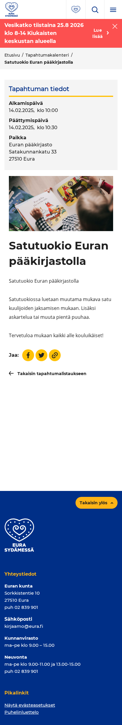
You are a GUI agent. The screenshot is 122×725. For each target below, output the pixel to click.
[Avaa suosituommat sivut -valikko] (75, 9)
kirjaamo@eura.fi (23, 626)
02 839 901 (26, 607)
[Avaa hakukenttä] (94, 9)
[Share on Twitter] (41, 355)
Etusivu (12, 55)
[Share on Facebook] (28, 355)
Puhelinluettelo (21, 712)
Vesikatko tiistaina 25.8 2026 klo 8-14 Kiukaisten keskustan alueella (44, 33)
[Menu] (113, 9)
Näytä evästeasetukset (29, 705)
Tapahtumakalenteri (47, 55)
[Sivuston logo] (11, 9)
